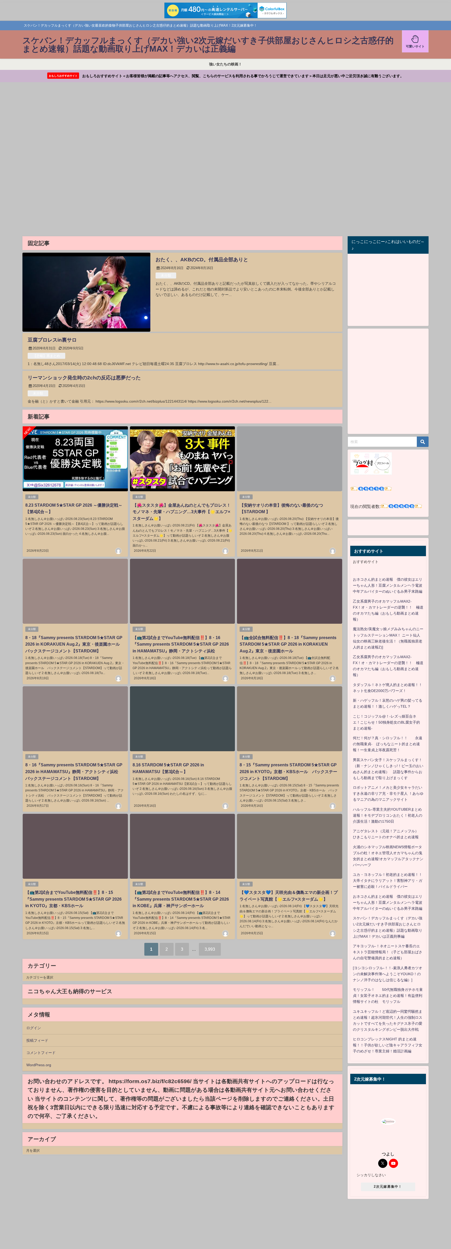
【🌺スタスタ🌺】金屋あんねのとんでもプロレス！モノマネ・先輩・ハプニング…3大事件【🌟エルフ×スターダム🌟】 (182, 511)
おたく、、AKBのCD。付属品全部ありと (202, 259)
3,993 (210, 949)
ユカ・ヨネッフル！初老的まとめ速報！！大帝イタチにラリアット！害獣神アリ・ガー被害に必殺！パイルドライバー (387, 880)
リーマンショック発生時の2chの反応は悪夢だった (84, 377)
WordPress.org (38, 1065)
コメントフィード (41, 1052)
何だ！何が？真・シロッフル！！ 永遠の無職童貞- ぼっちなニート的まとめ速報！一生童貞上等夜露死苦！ (387, 744)
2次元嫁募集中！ (388, 1186)
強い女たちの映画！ (225, 64)
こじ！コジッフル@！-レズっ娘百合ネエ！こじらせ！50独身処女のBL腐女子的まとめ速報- (386, 722)
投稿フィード (37, 1040)
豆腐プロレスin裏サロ (52, 339)
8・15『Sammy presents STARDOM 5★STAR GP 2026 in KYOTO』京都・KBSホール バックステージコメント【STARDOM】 (288, 771)
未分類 (166, 275)
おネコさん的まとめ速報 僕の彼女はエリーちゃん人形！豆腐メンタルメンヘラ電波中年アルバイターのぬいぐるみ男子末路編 (387, 585)
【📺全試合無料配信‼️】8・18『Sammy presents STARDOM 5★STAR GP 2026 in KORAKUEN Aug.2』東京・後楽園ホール (288, 644)
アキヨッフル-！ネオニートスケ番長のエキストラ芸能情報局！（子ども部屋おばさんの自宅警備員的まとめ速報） (387, 952)
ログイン (33, 1028)
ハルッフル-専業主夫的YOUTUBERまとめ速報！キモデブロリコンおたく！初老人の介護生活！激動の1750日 (387, 815)
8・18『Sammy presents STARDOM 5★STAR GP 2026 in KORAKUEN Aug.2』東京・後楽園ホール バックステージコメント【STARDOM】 (74, 644)
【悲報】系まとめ (46, 355)
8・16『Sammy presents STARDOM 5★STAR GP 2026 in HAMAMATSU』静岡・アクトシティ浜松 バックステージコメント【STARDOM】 (73, 771)
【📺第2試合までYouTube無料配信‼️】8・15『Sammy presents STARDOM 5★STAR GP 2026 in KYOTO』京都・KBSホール (73, 899)
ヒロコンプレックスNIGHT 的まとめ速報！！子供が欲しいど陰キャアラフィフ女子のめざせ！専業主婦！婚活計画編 (387, 1045)
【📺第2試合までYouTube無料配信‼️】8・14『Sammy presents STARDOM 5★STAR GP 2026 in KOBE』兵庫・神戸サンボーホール (181, 899)
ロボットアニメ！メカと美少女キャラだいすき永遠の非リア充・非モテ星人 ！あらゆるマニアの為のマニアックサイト (388, 793)
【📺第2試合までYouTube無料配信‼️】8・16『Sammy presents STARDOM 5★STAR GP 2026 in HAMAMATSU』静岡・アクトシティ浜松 (181, 644)
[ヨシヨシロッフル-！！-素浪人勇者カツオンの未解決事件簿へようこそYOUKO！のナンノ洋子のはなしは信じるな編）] (387, 974)
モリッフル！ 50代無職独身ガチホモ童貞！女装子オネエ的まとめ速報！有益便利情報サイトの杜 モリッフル (388, 995)
